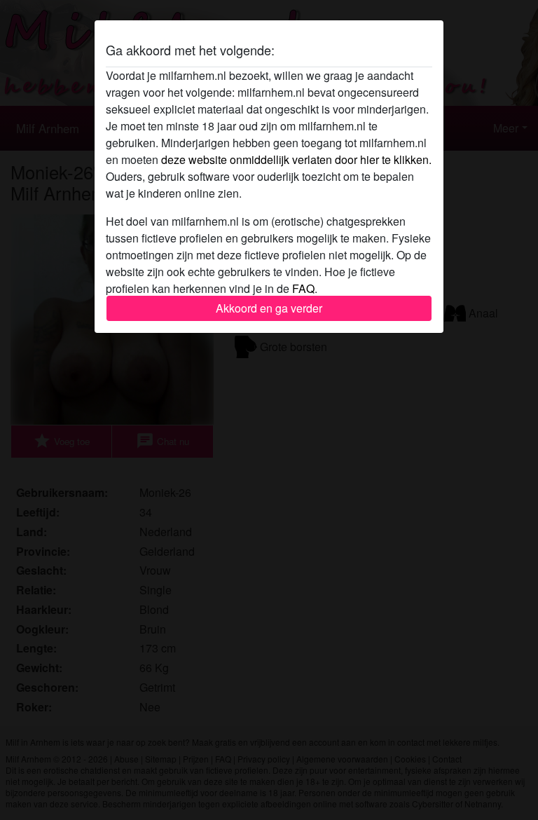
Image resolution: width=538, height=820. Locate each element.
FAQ (303, 288)
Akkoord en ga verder (269, 308)
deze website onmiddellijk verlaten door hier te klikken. (296, 159)
